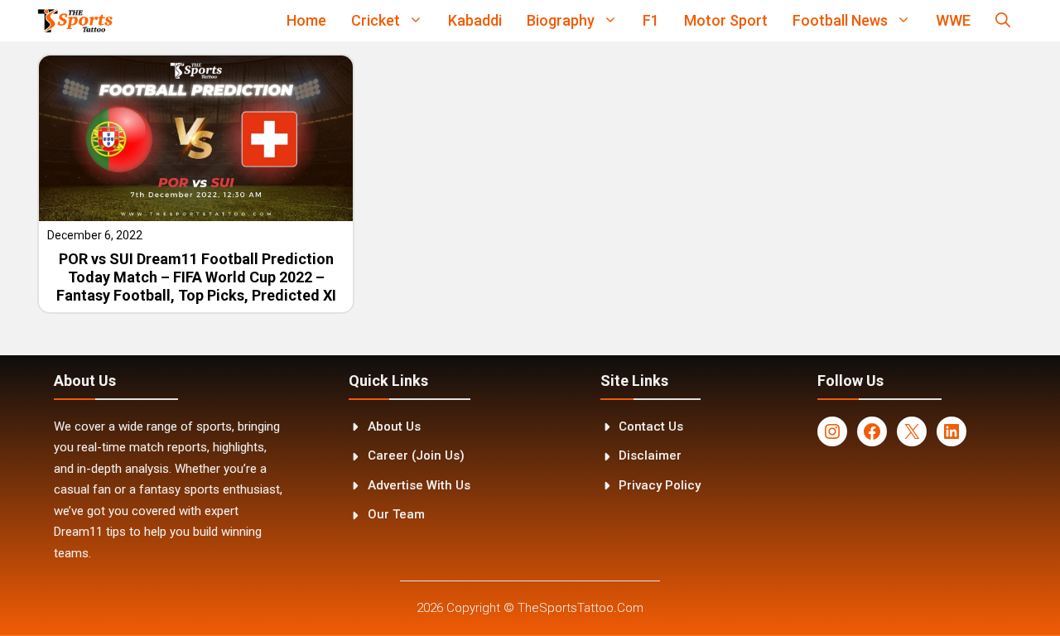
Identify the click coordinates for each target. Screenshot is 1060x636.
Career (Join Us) (416, 455)
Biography (561, 20)
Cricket (375, 20)
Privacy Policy (660, 485)
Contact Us (651, 426)
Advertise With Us (419, 485)
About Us (394, 426)
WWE (953, 20)
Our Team (396, 514)
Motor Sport (726, 20)
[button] (1003, 20)
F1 (651, 20)
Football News (840, 20)
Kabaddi (475, 20)
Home (306, 20)
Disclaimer (650, 455)
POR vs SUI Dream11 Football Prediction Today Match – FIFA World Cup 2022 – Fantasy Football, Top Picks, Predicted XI (196, 276)
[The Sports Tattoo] (75, 20)
